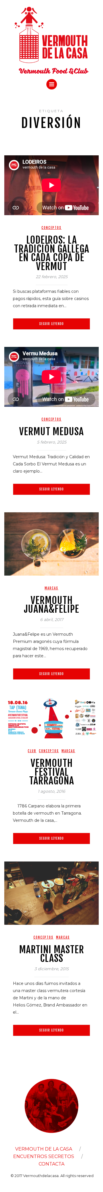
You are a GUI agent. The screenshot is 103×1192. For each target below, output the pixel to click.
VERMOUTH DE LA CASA (43, 1149)
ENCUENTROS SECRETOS (43, 1156)
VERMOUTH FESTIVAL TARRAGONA (51, 772)
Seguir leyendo (51, 324)
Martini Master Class (51, 953)
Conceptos (51, 228)
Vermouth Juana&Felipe (51, 604)
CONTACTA (51, 1164)
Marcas (51, 588)
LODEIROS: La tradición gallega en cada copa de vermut (51, 253)
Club (32, 751)
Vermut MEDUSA (51, 431)
